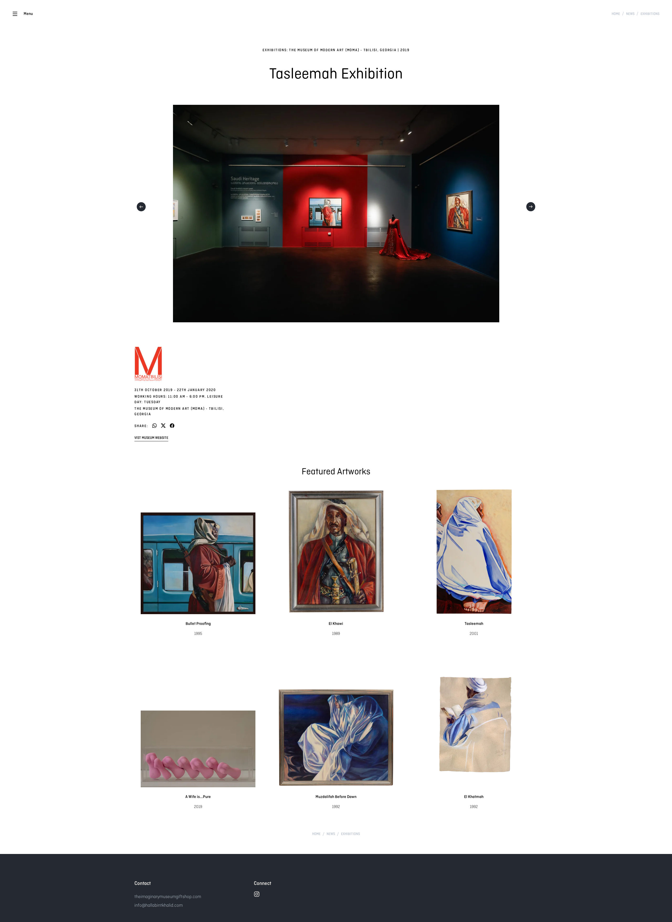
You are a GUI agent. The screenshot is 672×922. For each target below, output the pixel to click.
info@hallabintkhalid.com (158, 905)
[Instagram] (256, 894)
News (630, 14)
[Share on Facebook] (172, 426)
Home (616, 14)
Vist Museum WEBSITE (151, 438)
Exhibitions (649, 14)
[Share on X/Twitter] (163, 426)
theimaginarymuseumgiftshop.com (167, 896)
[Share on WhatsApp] (154, 426)
